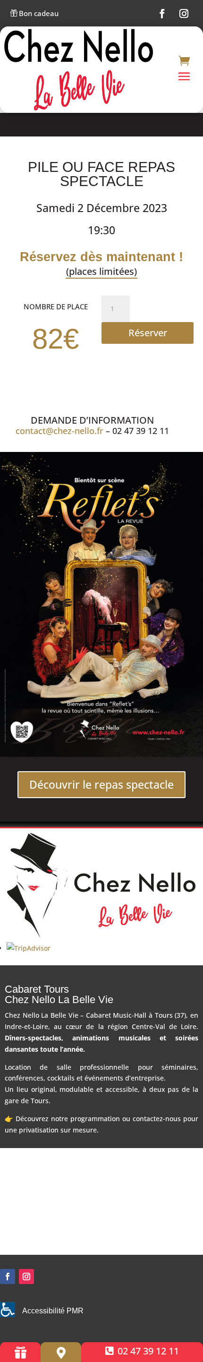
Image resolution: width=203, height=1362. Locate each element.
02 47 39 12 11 (148, 1351)
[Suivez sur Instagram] (184, 14)
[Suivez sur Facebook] (162, 14)
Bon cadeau (34, 14)
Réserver (147, 332)
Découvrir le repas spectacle (101, 784)
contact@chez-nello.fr (59, 430)
